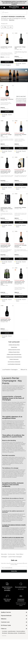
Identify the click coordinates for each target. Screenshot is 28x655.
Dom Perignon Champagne (14, 361)
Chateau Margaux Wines (14, 344)
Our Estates (4, 631)
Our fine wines (11, 554)
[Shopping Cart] (26, 7)
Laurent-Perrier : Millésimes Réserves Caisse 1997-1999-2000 (7, 283)
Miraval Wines (14, 347)
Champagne (3, 48)
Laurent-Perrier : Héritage (20, 207)
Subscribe (14, 571)
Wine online (4, 554)
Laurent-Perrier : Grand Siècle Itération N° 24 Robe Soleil (6, 208)
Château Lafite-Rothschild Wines (14, 354)
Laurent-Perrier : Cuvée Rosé (7, 99)
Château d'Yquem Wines (14, 352)
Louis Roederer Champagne (14, 364)
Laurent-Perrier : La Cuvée (6, 46)
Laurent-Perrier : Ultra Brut (20, 134)
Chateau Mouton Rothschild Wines (14, 356)
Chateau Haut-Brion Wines (14, 349)
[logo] (14, 7)
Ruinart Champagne (14, 359)
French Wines (19, 554)
